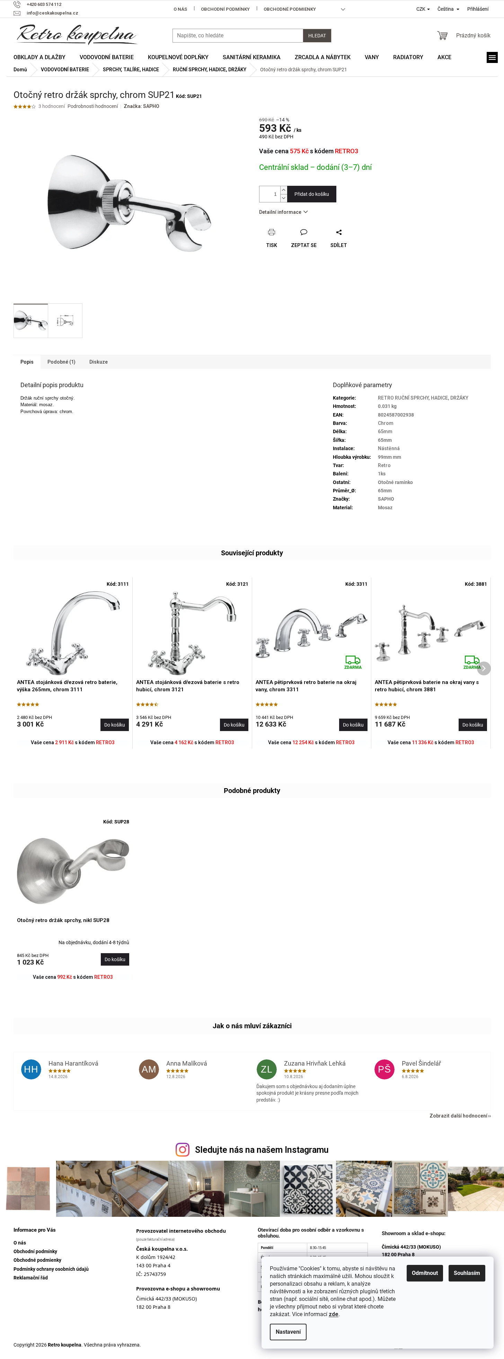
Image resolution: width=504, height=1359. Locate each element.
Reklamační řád (31, 1277)
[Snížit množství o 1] (283, 198)
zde (333, 1314)
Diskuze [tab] (98, 362)
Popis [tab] (27, 362)
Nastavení (288, 1332)
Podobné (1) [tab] (61, 362)
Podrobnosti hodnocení (93, 106)
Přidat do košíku (311, 194)
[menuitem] (39, 57)
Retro (384, 465)
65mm (385, 431)
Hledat (317, 35)
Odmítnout (425, 1273)
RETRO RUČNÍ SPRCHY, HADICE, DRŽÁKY (423, 398)
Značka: (141, 106)
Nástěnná (389, 448)
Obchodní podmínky (225, 9)
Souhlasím (467, 1273)
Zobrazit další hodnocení (458, 1116)
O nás (180, 9)
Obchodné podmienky (290, 9)
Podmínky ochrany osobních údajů (51, 1269)
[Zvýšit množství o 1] (283, 190)
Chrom (386, 423)
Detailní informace (280, 212)
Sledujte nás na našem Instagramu (262, 1150)
